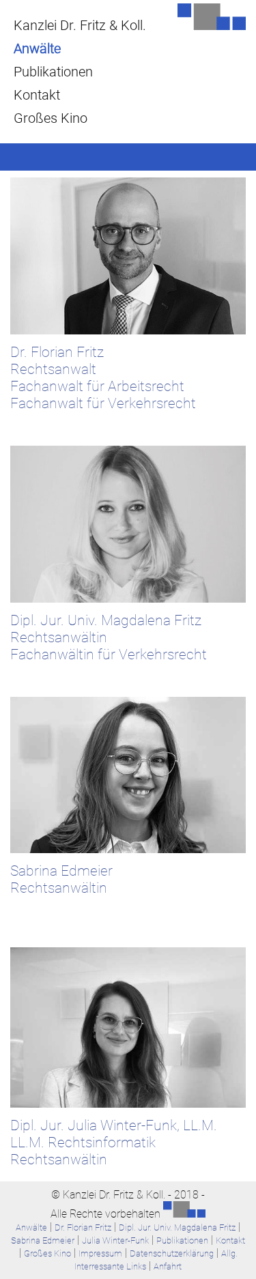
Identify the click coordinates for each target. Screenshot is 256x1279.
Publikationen (53, 71)
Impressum (100, 1253)
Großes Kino (50, 118)
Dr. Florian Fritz (83, 1227)
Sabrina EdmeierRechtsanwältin (61, 879)
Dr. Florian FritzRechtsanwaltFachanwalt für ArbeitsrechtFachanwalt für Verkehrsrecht (103, 377)
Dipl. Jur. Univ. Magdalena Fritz (177, 1227)
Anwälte (37, 48)
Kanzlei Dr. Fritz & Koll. (80, 25)
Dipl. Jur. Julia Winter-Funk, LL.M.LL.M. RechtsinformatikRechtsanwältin (113, 1142)
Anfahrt (168, 1266)
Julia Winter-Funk (115, 1240)
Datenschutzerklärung (172, 1253)
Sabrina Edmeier (42, 1240)
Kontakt (37, 95)
